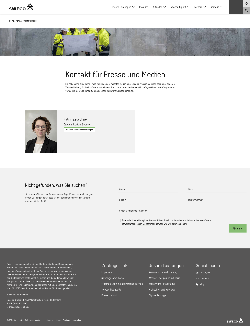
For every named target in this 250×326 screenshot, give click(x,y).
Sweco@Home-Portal (112, 278)
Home (11, 21)
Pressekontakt (109, 295)
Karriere (198, 7)
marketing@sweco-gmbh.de (119, 90)
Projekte (143, 7)
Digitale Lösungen (158, 295)
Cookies (49, 320)
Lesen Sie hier (143, 223)
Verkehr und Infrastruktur (162, 283)
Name (122, 189)
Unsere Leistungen (121, 7)
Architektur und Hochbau (162, 289)
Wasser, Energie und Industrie (164, 278)
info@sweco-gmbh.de (19, 306)
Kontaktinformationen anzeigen (79, 129)
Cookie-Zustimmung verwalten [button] (68, 320)
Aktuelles (157, 7)
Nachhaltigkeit (178, 7)
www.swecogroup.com (17, 294)
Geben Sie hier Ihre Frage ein (133, 210)
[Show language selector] (246, 3)
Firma (190, 189)
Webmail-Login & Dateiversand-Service (122, 283)
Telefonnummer (195, 199)
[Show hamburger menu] (236, 7)
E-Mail (122, 199)
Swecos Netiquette (111, 289)
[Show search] (246, 10)
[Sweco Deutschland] (21, 6)
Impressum (107, 272)
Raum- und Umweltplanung (163, 272)
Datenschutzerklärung (34, 320)
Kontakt (215, 7)
